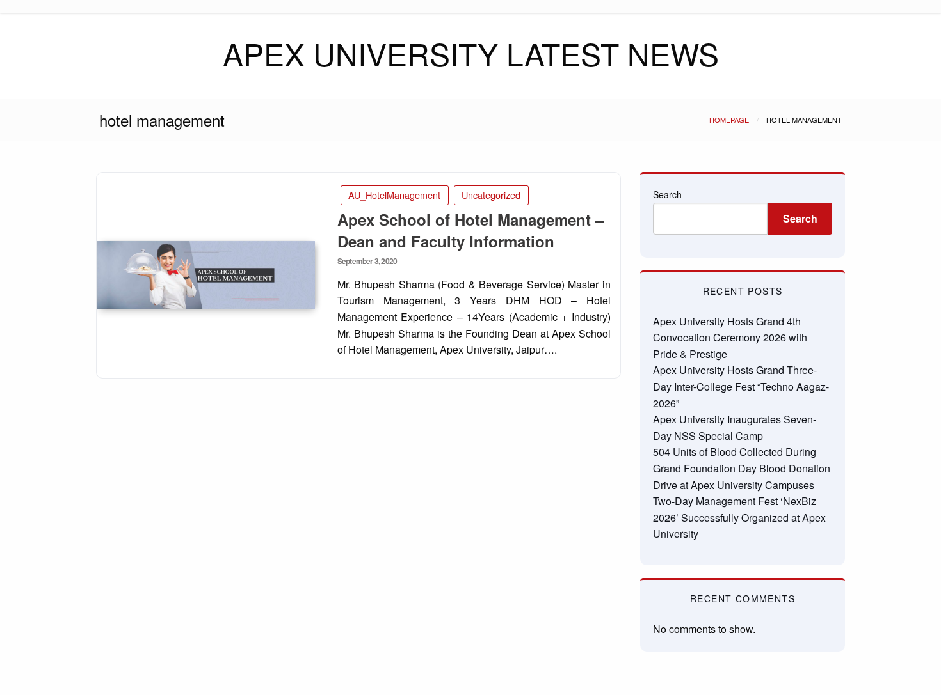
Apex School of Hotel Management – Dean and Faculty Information (470, 230)
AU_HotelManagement (394, 194)
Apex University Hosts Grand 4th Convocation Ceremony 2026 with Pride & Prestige (730, 337)
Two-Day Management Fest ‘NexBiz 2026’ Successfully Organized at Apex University (739, 517)
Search (667, 194)
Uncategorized (491, 194)
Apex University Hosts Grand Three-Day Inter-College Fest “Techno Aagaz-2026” (741, 386)
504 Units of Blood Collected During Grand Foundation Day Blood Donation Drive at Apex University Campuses (741, 468)
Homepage (729, 119)
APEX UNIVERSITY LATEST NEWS (471, 53)
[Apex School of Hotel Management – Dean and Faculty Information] (206, 275)
